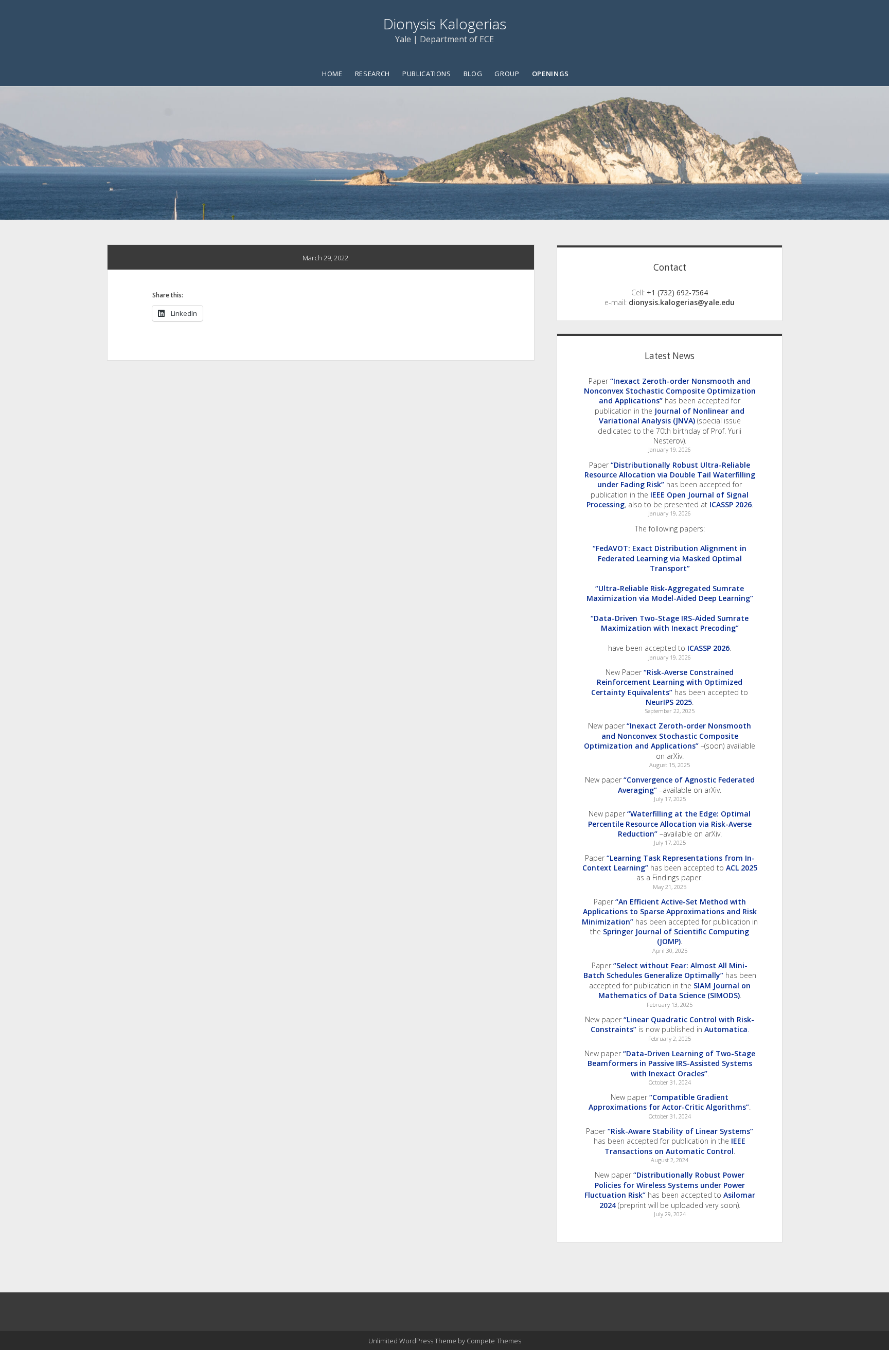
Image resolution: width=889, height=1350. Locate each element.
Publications (426, 73)
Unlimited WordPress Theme (412, 1340)
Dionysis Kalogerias (444, 23)
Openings (550, 73)
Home (332, 73)
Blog (473, 73)
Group (506, 73)
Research (372, 73)
